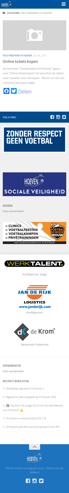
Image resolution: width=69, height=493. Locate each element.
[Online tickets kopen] (34, 35)
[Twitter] (64, 117)
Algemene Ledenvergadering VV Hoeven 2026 (31, 397)
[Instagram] (58, 117)
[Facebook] (52, 117)
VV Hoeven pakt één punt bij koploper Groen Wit (32, 427)
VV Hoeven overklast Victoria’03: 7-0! (26, 418)
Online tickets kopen (20, 61)
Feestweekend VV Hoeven (17, 55)
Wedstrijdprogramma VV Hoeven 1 (25, 388)
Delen (25, 91)
